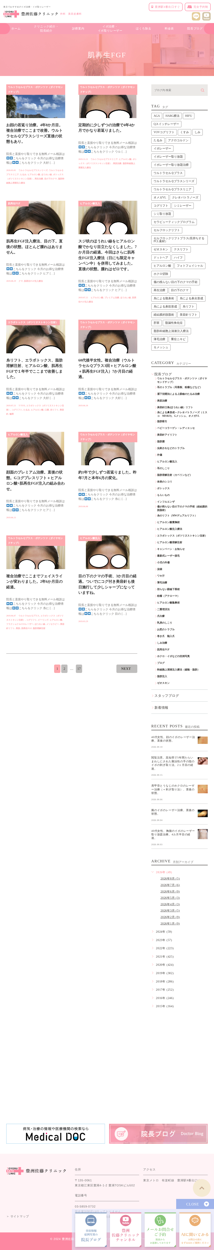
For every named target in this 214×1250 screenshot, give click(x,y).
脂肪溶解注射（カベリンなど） (174, 474)
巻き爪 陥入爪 (166, 636)
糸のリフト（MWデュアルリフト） (177, 515)
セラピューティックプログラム (174, 222)
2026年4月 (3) (170, 904)
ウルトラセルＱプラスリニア (104, 159)
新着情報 (161, 707)
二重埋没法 (163, 609)
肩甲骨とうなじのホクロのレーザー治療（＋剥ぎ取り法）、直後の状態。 (173, 789)
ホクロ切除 (161, 273)
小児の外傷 (163, 562)
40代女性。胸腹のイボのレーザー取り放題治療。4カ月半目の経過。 (173, 834)
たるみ (23, 174)
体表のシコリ (164, 481)
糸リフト (54, 410)
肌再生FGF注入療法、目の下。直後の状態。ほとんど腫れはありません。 (34, 247)
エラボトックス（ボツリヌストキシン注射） (33, 322)
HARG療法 (173, 115)
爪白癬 (161, 616)
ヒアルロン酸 (34, 174)
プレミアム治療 (111, 297)
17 (79, 668)
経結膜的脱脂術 (164, 314)
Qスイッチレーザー (166, 124)
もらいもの (163, 495)
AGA (157, 115)
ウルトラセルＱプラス (29, 616)
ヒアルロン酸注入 (90, 203)
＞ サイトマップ (17, 1216)
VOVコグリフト (164, 132)
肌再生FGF (14, 203)
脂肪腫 (161, 441)
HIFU (188, 115)
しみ (197, 132)
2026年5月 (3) (170, 897)
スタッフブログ (166, 695)
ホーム (15, 28)
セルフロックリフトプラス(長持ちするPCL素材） (179, 240)
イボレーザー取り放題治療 (171, 164)
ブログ (161, 662)
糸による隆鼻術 (164, 298)
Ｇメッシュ (161, 347)
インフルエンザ (166, 501)
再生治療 (39, 178)
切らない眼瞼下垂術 (168, 589)
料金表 (169, 28)
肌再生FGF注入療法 (33, 281)
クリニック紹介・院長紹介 (46, 28)
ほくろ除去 (143, 28)
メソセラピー (52, 624)
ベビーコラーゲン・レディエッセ (176, 428)
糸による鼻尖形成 (191, 298)
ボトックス (163, 488)
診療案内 (78, 28)
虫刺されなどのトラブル (171, 448)
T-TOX (22, 405)
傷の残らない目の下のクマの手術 (175, 282)
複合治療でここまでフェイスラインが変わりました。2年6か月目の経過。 (34, 581)
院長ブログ (195, 28)
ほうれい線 (46, 174)
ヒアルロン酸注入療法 (169, 528)
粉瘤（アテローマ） (168, 595)
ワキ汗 (161, 575)
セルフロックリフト (167, 230)
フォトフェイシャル (190, 265)
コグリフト (17, 410)
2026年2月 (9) (170, 917)
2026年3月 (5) (170, 910)
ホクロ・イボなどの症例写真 (173, 656)
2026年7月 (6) (170, 885)
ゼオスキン (161, 249)
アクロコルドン (178, 140)
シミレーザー (182, 205)
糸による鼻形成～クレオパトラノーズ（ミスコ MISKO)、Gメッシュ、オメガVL (182, 414)
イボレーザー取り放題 (168, 156)
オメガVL (160, 197)
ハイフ (178, 257)
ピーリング (43, 620)
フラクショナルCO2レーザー (19, 624)
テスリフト (181, 249)
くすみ (184, 132)
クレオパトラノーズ (185, 197)
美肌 (18, 628)
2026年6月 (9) (170, 891)
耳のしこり (163, 468)
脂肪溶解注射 (39, 628)
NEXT (126, 668)
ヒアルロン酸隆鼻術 (168, 602)
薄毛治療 (159, 339)
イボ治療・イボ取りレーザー (110, 28)
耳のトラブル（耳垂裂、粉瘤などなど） (179, 387)
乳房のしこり (164, 622)
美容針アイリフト (167, 434)
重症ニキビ (178, 339)
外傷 (159, 454)
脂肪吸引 (162, 421)
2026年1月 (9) (170, 923)
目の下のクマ (50, 178)
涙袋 (159, 569)
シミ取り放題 (162, 213)
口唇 (47, 410)
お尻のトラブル (166, 629)
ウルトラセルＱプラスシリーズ (33, 170)
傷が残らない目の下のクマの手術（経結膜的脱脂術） (182, 508)
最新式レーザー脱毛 (168, 555)
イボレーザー (162, 148)
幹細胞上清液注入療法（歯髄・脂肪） (178, 669)
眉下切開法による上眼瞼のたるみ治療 (178, 393)
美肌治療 (117, 163)
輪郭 (12, 414)
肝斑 (156, 322)
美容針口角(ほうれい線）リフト (175, 407)
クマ (21, 281)
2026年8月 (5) (170, 878)
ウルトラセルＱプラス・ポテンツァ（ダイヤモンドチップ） (35, 89)
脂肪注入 (162, 676)
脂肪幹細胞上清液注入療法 (171, 331)
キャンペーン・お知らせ (171, 549)
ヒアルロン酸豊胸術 (168, 522)
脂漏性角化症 (174, 322)
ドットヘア (161, 257)
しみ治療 (162, 642)
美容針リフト (188, 314)
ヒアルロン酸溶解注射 (169, 542)
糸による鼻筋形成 (165, 306)
